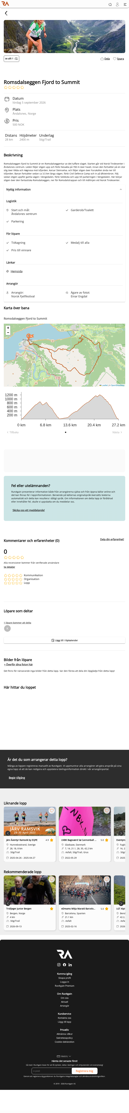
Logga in (64, 981)
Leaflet (104, 385)
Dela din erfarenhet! (112, 539)
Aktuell (64, 1001)
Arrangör (64, 1005)
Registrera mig (84, 1071)
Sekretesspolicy (64, 1037)
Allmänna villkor (65, 1034)
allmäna (85, 1076)
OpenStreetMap (117, 385)
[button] (64, 189)
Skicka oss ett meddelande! (29, 510)
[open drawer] (125, 4)
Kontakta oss (64, 1017)
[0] (117, 4)
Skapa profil (64, 978)
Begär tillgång (17, 777)
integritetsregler (72, 1076)
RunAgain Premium (64, 985)
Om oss (64, 998)
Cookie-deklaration (64, 1041)
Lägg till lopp (64, 1021)
